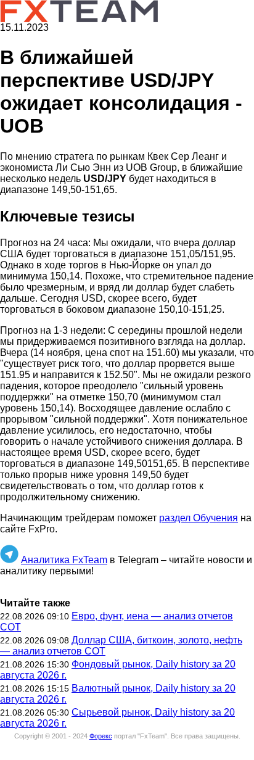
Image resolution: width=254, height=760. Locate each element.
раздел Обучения (198, 518)
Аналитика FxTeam (64, 560)
